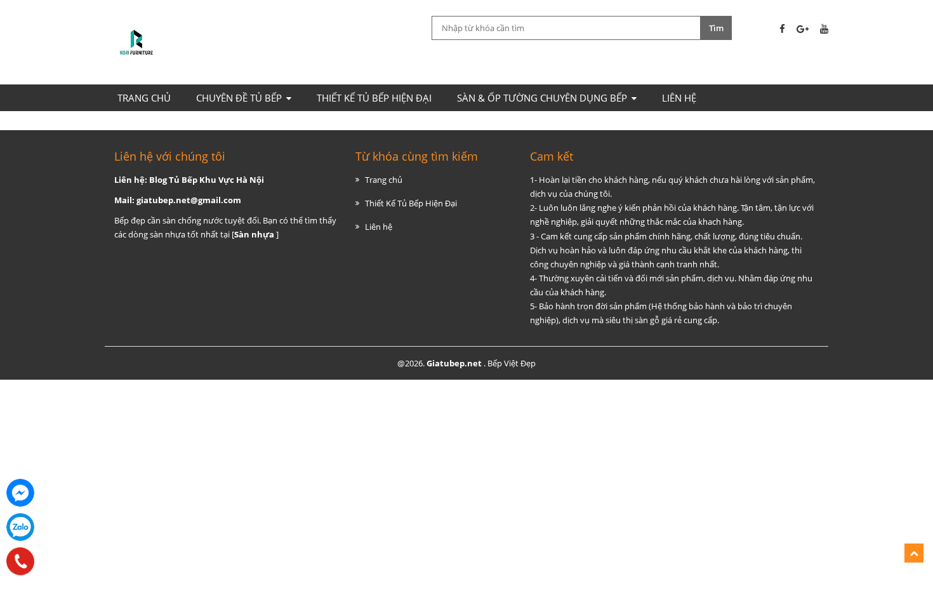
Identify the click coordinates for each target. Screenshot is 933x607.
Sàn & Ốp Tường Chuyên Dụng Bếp (542, 97)
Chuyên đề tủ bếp (239, 97)
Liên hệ (679, 97)
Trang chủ (144, 97)
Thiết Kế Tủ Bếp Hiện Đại (374, 97)
